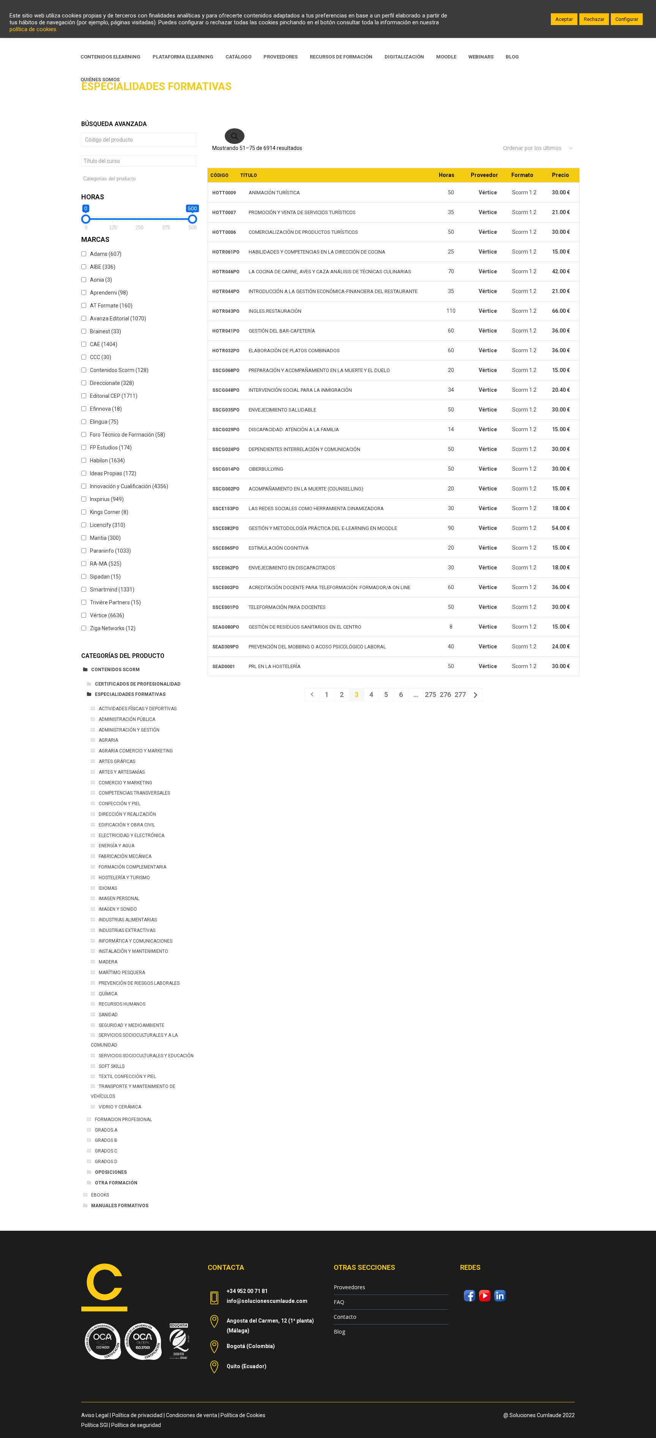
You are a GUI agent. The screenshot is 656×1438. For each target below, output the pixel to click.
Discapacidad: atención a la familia (294, 429)
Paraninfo (110, 551)
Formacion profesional (123, 1119)
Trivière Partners (115, 602)
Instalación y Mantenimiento (133, 951)
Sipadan (105, 577)
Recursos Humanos (122, 1004)
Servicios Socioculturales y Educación (146, 1055)
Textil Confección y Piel (127, 1076)
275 (430, 695)
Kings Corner (109, 512)
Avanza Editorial (118, 318)
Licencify (107, 525)
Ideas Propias (113, 473)
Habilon (107, 460)
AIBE (102, 267)
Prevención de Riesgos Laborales (139, 983)
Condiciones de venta (191, 1415)
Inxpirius (107, 499)
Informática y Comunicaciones (135, 941)
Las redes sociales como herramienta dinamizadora (316, 508)
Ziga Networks (113, 628)
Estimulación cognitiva (279, 548)
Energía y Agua (116, 845)
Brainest (105, 331)
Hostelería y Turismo (124, 877)
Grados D (106, 1161)
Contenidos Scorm (119, 370)
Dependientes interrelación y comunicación (304, 449)
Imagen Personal (119, 898)
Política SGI (94, 1425)
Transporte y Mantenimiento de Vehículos (133, 1091)
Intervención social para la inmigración (300, 390)
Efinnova (106, 409)
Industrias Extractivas (127, 930)
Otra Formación (116, 1183)
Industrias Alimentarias (128, 919)
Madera (108, 962)
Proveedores (349, 1287)
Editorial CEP (113, 396)
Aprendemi (109, 293)
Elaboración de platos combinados (294, 350)
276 (445, 695)
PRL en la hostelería (275, 666)
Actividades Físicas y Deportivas (138, 708)
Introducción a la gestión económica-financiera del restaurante (333, 291)
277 (460, 695)
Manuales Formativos (119, 1205)
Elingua (104, 422)
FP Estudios (111, 448)
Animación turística (274, 193)
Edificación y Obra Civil (127, 825)
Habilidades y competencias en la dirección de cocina (317, 252)
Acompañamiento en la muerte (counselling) (306, 489)
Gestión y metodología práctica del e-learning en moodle (323, 528)
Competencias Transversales (134, 793)
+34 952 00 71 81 (247, 1291)
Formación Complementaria (132, 867)
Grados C (106, 1151)
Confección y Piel (119, 803)
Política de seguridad (136, 1425)
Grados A (106, 1130)
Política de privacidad (137, 1415)
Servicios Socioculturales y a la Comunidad (134, 1040)
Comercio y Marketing (125, 782)
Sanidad (108, 1014)
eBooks (100, 1195)
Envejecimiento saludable (282, 410)
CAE (103, 344)
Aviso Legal (95, 1415)
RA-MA (105, 564)
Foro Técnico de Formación (127, 435)
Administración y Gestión (129, 730)
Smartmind (112, 590)
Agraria (108, 740)
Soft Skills (112, 1066)
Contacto (345, 1316)
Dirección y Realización (127, 814)
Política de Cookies (243, 1415)
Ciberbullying (266, 469)
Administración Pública (127, 719)
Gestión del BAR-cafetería (282, 331)
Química (108, 994)
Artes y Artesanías (122, 772)
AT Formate (111, 306)
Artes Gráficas (117, 761)
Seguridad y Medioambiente (131, 1025)
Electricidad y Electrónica (131, 835)
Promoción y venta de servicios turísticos (302, 212)
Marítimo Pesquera (122, 972)
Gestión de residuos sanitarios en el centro (305, 627)
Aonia (101, 280)
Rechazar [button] (594, 19)
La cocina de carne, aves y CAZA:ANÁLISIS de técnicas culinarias (330, 271)
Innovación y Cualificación (129, 486)
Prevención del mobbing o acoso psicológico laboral (317, 647)
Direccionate (112, 383)
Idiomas (108, 888)
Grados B (106, 1140)
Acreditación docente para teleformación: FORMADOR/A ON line (329, 587)
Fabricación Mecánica (125, 856)
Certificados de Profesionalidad (137, 684)
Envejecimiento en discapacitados (292, 568)
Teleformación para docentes (287, 607)
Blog (339, 1331)
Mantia (105, 538)
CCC (100, 357)
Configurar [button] (626, 19)
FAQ (339, 1302)
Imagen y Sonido (118, 909)
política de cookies (32, 29)
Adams (105, 254)
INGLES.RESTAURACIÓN (275, 311)
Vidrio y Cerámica (120, 1107)
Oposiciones (111, 1172)
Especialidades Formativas (130, 694)
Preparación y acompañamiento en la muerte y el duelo (319, 370)
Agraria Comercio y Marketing (136, 751)
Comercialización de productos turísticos (303, 232)
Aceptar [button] (564, 19)
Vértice (107, 615)
